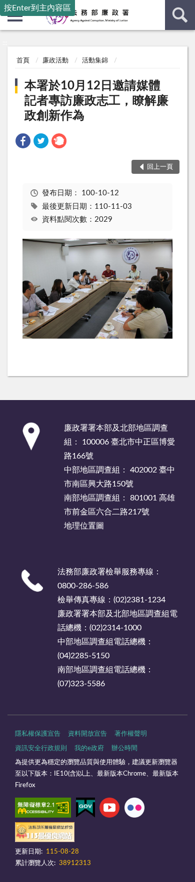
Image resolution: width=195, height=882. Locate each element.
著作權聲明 (130, 734)
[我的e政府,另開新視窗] (85, 810)
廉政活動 (55, 60)
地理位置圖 (84, 526)
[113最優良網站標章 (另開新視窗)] (44, 834)
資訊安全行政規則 (41, 748)
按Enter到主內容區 (37, 8)
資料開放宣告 (87, 734)
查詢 (180, 15)
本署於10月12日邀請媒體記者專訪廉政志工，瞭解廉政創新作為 (96, 101)
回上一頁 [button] (160, 167)
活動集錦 (95, 60)
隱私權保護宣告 (37, 734)
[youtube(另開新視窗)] (110, 810)
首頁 (23, 60)
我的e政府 (89, 748)
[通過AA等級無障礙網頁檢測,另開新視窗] (43, 810)
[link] (23, 142)
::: (4, 43)
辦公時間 (125, 748)
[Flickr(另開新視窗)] (134, 810)
